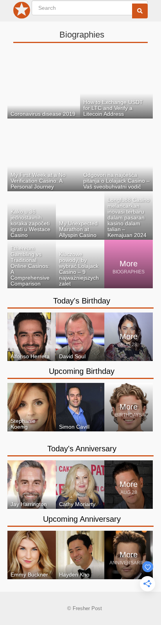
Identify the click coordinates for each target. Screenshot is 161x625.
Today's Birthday (81, 300)
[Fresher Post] (22, 11)
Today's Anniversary (81, 448)
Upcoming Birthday (81, 371)
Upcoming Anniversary (82, 519)
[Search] (140, 11)
